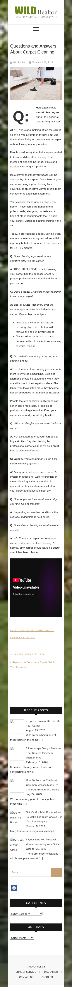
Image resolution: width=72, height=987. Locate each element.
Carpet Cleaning (22, 637)
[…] (41, 739)
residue (14, 166)
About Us (47, 977)
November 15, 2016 (42, 62)
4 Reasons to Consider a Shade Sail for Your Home (33, 664)
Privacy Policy (36, 966)
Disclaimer (51, 972)
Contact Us (26, 977)
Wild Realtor (19, 62)
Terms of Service (25, 972)
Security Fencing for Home (27, 653)
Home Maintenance (40, 630)
